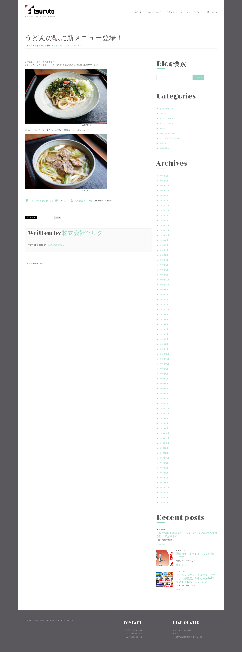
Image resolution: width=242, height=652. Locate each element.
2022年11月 (164, 285)
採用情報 (171, 12)
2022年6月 (164, 290)
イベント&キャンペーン (168, 133)
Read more (161, 544)
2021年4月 (164, 334)
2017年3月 (164, 478)
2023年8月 (164, 240)
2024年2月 (164, 215)
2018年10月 (164, 443)
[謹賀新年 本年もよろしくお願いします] (164, 557)
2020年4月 (164, 393)
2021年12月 (164, 309)
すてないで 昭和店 (166, 118)
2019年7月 (164, 423)
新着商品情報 (165, 148)
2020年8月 (164, 374)
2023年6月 (164, 250)
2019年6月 (164, 428)
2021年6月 (164, 324)
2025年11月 (164, 191)
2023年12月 (164, 225)
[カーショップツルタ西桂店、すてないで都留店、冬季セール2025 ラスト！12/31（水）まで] (164, 579)
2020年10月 (164, 364)
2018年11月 (164, 438)
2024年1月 (164, 220)
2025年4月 (164, 195)
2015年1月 (164, 502)
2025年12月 (164, 186)
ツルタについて (154, 12)
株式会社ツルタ (81, 201)
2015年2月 (164, 497)
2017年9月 (164, 463)
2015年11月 (164, 488)
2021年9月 (164, 314)
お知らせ (49, 201)
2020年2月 (164, 403)
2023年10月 (164, 235)
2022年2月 (164, 299)
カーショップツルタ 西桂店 (170, 138)
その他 (162, 128)
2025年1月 (164, 200)
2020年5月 (164, 389)
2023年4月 (164, 260)
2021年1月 (164, 349)
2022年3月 (164, 294)
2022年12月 (164, 280)
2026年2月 (164, 176)
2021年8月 (164, 319)
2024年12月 (164, 205)
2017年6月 (164, 468)
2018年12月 (164, 433)
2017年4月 (164, 473)
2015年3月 (164, 492)
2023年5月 (164, 255)
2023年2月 (164, 270)
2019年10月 (164, 413)
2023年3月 (164, 265)
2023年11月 (164, 230)
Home (138, 12)
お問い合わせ (211, 12)
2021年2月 (164, 344)
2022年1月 (164, 304)
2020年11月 (164, 359)
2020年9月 (164, 369)
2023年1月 (164, 275)
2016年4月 (164, 483)
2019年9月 (164, 418)
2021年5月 (164, 329)
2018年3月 (164, 453)
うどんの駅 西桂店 (43, 45)
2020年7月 (164, 379)
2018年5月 (164, 448)
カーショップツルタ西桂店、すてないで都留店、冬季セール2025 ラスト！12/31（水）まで (196, 578)
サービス (184, 12)
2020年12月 (164, 354)
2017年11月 (164, 458)
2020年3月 (164, 398)
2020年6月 (164, 384)
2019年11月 (164, 408)
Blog (197, 12)
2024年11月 (164, 210)
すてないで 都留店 (166, 123)
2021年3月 (164, 339)
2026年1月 (164, 181)
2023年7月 (164, 245)
